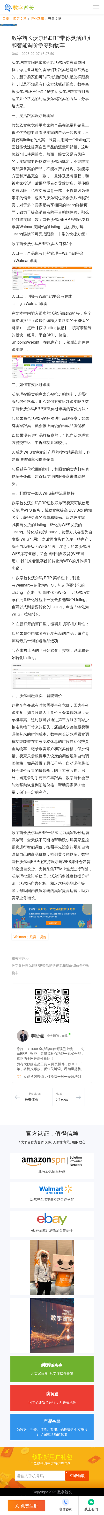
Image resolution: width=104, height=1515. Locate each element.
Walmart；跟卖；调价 (30, 936)
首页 (5, 18)
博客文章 (20, 18)
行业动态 (37, 18)
